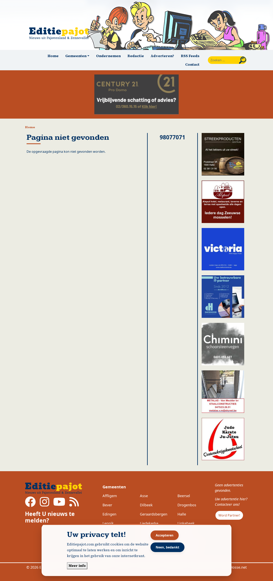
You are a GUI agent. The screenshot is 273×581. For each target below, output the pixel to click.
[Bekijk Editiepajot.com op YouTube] (59, 504)
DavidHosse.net (233, 567)
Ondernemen (108, 55)
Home (53, 55)
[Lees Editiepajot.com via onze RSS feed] (74, 504)
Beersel (183, 495)
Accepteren (164, 535)
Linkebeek (186, 523)
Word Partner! (229, 515)
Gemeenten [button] (76, 55)
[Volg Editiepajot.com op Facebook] (30, 504)
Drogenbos (186, 505)
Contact (192, 64)
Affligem (110, 495)
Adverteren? (162, 55)
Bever (107, 505)
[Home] (60, 33)
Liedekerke (149, 523)
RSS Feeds (190, 55)
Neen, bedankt (167, 547)
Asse (144, 495)
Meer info (77, 565)
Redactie (136, 55)
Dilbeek (146, 505)
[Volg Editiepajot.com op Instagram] (44, 504)
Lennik (108, 523)
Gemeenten (114, 487)
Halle (181, 514)
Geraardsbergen (153, 514)
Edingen (109, 514)
